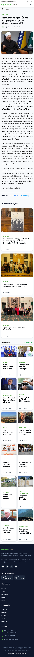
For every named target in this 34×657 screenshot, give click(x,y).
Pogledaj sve (28, 342)
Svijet (5, 427)
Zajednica (22, 362)
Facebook (15, 196)
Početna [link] (6, 9)
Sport (5, 362)
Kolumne (6, 525)
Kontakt (30, 1)
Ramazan (4, 14)
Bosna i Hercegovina (7, 394)
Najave (5, 460)
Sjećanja (4, 621)
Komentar (22, 427)
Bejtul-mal (4, 612)
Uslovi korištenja (21, 653)
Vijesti (21, 394)
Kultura (3, 597)
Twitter (25, 196)
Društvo (6, 492)
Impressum (11, 653)
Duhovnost (4, 594)
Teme (3, 618)
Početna (3, 588)
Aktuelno (4, 609)
